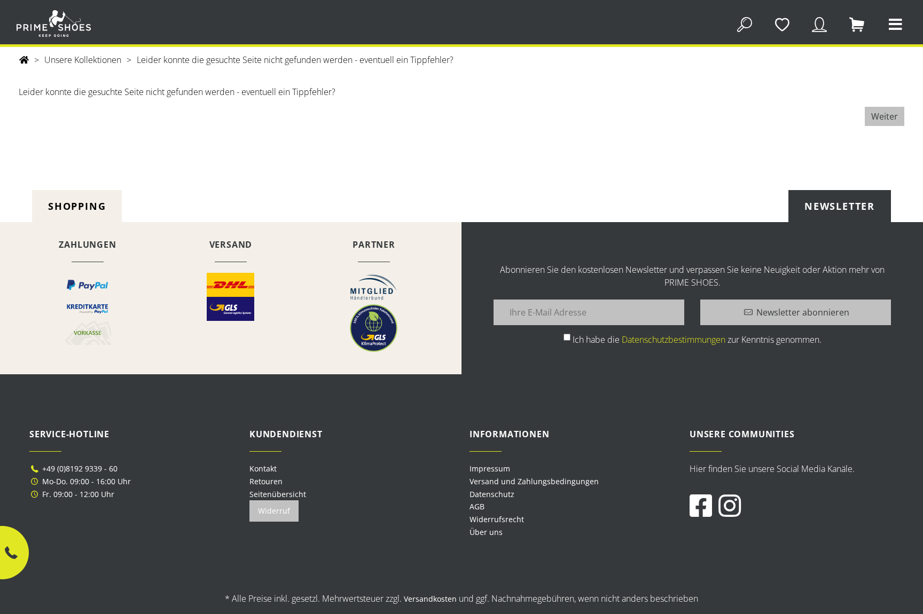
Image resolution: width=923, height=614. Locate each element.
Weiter (884, 116)
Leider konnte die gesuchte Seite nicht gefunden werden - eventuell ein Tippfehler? (295, 60)
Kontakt (263, 468)
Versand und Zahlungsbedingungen (534, 481)
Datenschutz (492, 494)
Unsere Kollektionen (82, 60)
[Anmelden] (819, 23)
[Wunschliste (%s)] (781, 23)
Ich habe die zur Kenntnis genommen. (697, 339)
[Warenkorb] (857, 23)
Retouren (266, 481)
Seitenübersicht (277, 494)
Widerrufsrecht (497, 519)
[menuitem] (572, 468)
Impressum (490, 468)
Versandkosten (430, 599)
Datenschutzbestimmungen (673, 339)
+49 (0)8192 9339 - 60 (79, 468)
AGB (477, 506)
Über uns (486, 532)
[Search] (744, 23)
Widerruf (274, 511)
